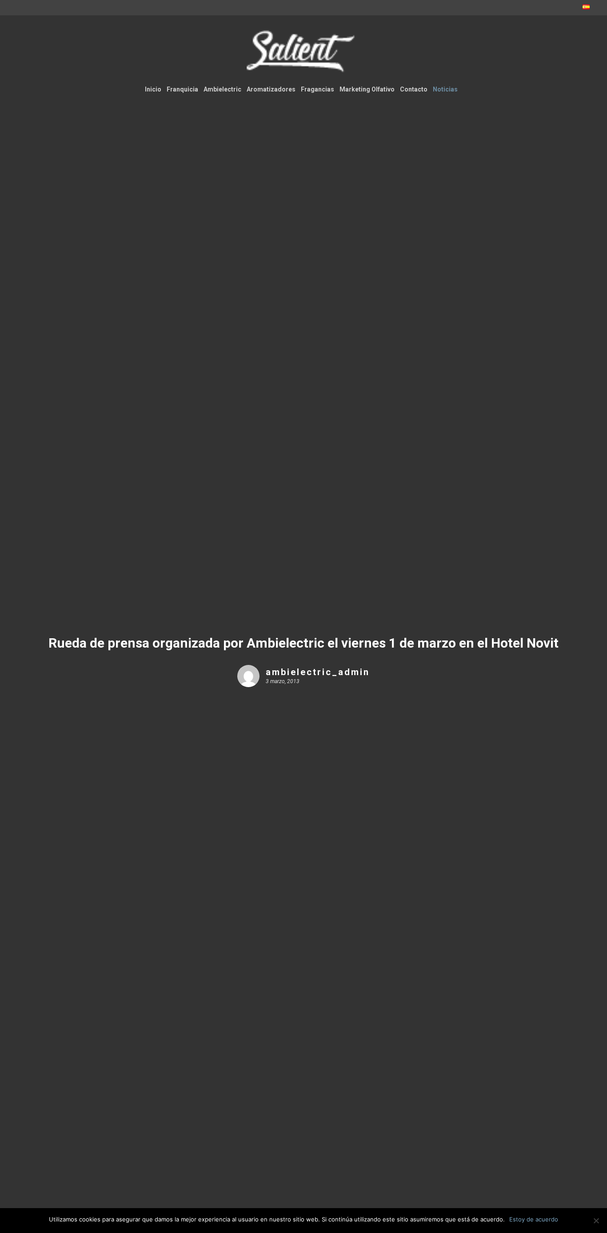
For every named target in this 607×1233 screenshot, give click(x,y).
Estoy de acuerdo (533, 1219)
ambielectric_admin (318, 672)
